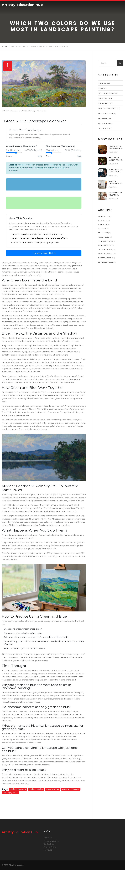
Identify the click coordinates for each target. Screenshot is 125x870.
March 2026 (105, 237)
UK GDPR (47, 850)
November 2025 (107, 254)
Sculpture (105, 98)
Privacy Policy (49, 847)
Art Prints (104, 118)
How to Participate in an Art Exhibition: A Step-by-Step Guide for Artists (115, 182)
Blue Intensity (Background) (60, 146)
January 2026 (106, 245)
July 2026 (104, 220)
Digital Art (105, 128)
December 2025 (107, 249)
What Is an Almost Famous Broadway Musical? (116, 159)
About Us (47, 838)
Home (4, 46)
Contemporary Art (109, 108)
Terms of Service (51, 841)
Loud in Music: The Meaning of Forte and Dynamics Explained (116, 147)
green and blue (52, 789)
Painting (32, 111)
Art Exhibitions (107, 113)
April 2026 (104, 233)
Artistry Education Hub (22, 5)
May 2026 (103, 229)
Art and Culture (108, 93)
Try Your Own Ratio (44, 253)
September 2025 (107, 262)
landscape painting (18, 789)
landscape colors (36, 789)
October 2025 (106, 258)
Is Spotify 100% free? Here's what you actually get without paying (116, 170)
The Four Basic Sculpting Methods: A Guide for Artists (116, 194)
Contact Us (48, 844)
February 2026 (106, 241)
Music (102, 88)
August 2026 (105, 216)
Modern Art (105, 103)
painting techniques (70, 789)
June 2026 (104, 224)
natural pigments (10, 792)
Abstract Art (106, 123)
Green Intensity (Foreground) (21, 146)
